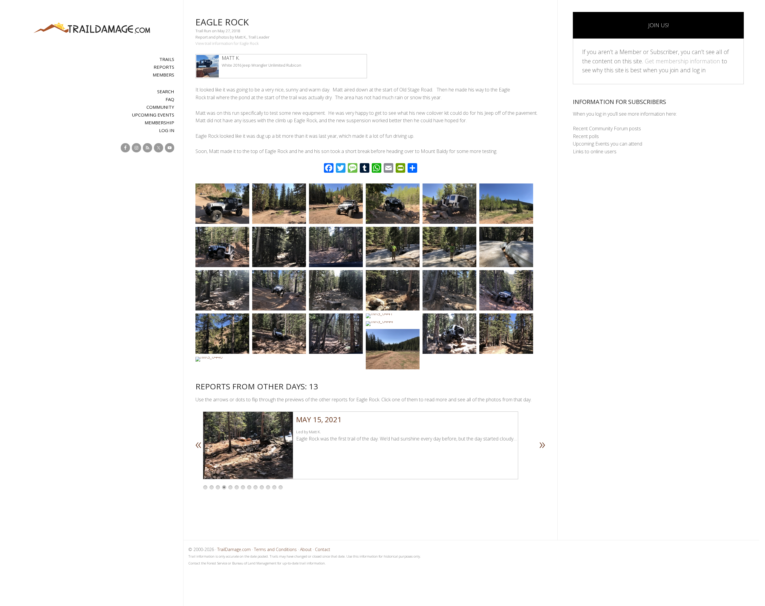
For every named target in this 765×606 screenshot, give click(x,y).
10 (261, 487)
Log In (166, 130)
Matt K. (231, 58)
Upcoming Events (153, 115)
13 (280, 487)
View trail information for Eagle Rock (226, 43)
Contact (322, 549)
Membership (159, 123)
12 (274, 487)
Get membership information (682, 61)
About (306, 549)
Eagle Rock (222, 22)
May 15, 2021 (319, 419)
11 (268, 487)
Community (160, 107)
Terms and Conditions (275, 549)
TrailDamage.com (92, 28)
